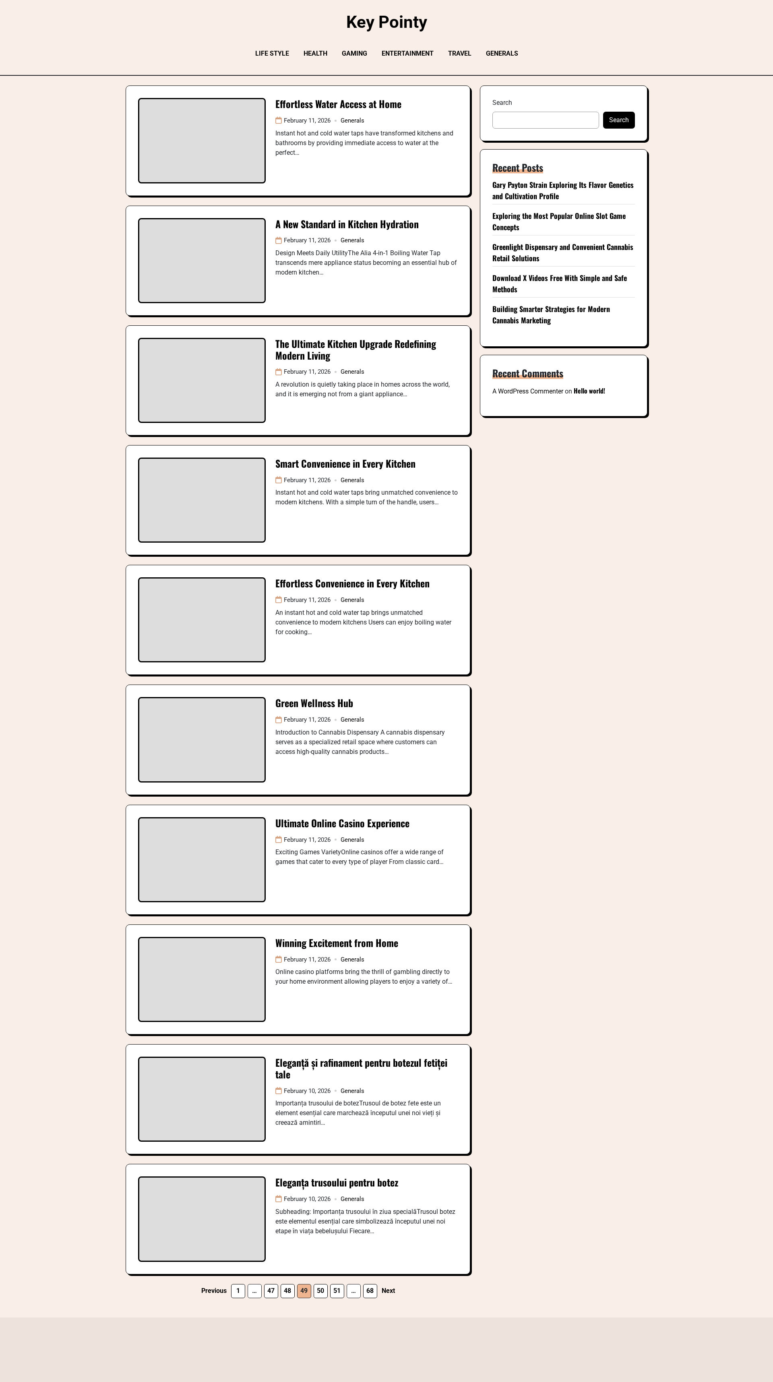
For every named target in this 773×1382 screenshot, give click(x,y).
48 (287, 1291)
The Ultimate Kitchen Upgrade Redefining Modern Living (355, 349)
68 (370, 1291)
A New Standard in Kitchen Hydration (347, 223)
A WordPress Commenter (527, 391)
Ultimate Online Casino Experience (342, 823)
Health (315, 53)
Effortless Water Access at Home (338, 103)
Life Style (272, 53)
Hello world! (589, 390)
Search (502, 102)
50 (320, 1291)
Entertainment (408, 53)
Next (388, 1291)
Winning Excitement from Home (336, 942)
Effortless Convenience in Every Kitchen (352, 583)
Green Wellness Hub (314, 702)
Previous (214, 1291)
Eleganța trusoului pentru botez (336, 1182)
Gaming (354, 53)
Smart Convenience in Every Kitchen (345, 463)
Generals (502, 53)
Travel (459, 53)
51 (337, 1291)
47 (271, 1291)
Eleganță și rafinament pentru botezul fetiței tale (361, 1068)
